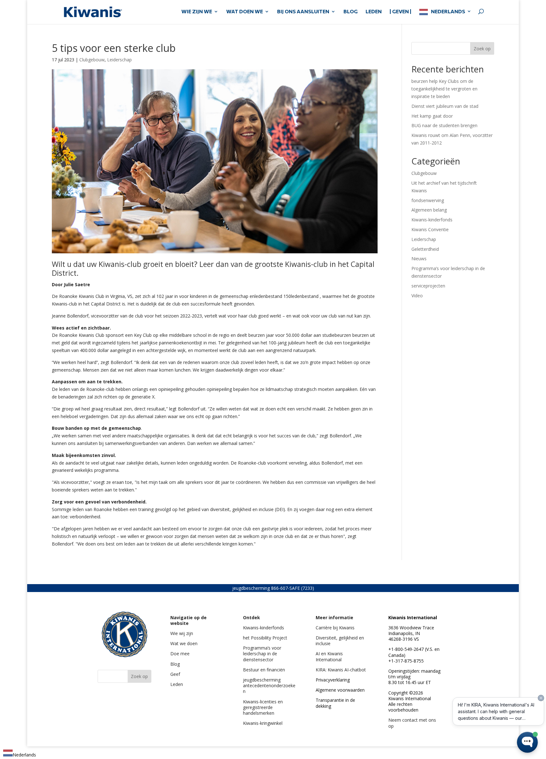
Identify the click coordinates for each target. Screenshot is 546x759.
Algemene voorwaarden (340, 690)
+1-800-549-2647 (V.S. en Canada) (414, 652)
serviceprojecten (428, 286)
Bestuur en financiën (264, 670)
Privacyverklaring (333, 680)
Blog (175, 664)
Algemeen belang (429, 210)
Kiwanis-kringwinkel (262, 723)
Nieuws (419, 259)
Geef (175, 674)
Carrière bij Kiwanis (335, 628)
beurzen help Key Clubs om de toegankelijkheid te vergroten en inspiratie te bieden (444, 88)
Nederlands (448, 11)
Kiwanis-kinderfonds (431, 220)
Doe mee (180, 654)
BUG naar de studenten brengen (444, 125)
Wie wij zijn (181, 633)
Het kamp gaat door (432, 116)
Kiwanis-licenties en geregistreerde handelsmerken (263, 707)
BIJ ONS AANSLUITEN (303, 11)
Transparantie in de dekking (335, 703)
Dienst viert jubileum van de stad (444, 106)
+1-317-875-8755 (406, 661)
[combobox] (19, 754)
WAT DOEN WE (244, 11)
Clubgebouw (92, 60)
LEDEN (374, 11)
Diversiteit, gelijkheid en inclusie (340, 640)
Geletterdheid (425, 249)
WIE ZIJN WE (196, 11)
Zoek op (482, 49)
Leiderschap (119, 60)
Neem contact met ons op (412, 723)
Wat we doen (183, 643)
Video (417, 296)
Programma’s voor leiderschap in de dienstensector (262, 653)
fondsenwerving (427, 200)
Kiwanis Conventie (430, 229)
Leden (176, 684)
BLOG (350, 11)
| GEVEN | (400, 11)
